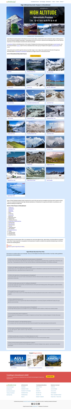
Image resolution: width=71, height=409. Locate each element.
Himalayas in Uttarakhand (21, 51)
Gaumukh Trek (38, 394)
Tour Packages (42, 1)
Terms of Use (58, 396)
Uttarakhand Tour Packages (26, 390)
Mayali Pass (29, 164)
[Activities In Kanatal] (53, 360)
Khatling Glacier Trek (31, 133)
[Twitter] (36, 404)
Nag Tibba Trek (38, 392)
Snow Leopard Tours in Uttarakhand (35, 367)
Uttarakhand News (24, 394)
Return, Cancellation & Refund (56, 394)
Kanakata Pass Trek (51, 118)
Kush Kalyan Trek (11, 149)
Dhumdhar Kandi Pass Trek (33, 102)
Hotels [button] (53, 1)
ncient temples (57, 44)
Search (57, 1)
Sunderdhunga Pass (13, 229)
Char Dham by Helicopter (10, 390)
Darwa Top (29, 87)
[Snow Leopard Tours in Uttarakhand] (36, 360)
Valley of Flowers (39, 386)
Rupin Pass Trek (11, 195)
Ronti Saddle (49, 180)
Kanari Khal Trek (11, 133)
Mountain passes (55, 45)
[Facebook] (32, 404)
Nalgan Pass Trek (50, 164)
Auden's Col (11, 207)
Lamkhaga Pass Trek (31, 149)
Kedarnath (38, 396)
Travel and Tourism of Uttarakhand (29, 401)
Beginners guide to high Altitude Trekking (16, 246)
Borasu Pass (10, 87)
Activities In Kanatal (49, 367)
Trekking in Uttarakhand (10, 392)
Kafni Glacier (10, 118)
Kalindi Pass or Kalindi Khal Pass (15, 221)
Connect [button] (61, 1)
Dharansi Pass (11, 102)
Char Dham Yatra (9, 394)
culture (18, 45)
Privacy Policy (53, 396)
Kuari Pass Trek (50, 133)
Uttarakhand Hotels (24, 392)
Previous (9, 362)
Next (61, 362)
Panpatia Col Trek (11, 180)
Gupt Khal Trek (50, 102)
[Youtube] (39, 404)
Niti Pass (10, 226)
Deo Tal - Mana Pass (51, 87)
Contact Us (53, 386)
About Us (22, 396)
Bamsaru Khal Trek (31, 71)
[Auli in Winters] (18, 360)
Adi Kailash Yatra (9, 388)
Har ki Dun (37, 388)
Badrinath (42, 396)
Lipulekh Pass (50, 149)
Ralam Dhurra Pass (31, 180)
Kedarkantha (38, 390)
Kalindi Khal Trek (30, 118)
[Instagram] (34, 404)
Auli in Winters (14, 367)
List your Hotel (53, 390)
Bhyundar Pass (12, 223)
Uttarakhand (10, 44)
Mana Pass (10, 164)
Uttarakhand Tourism (35, 1)
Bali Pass (9, 71)
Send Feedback (53, 392)
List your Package (54, 388)
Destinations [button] (48, 1)
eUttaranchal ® (35, 406)
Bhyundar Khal (50, 71)
